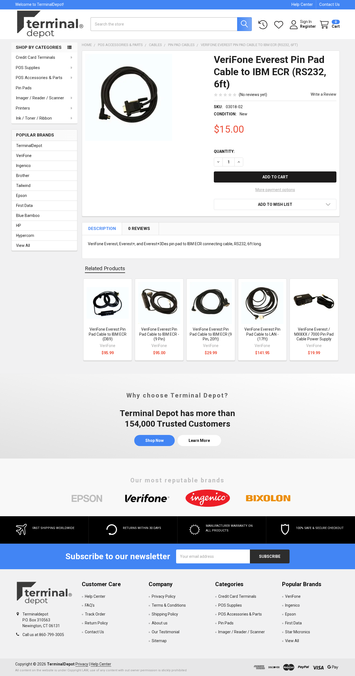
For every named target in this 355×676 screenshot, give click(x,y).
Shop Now (154, 440)
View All (23, 245)
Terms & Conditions (169, 605)
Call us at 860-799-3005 (43, 634)
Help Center (302, 4)
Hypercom (25, 235)
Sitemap (159, 641)
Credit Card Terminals (35, 57)
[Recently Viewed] (264, 25)
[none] (128, 97)
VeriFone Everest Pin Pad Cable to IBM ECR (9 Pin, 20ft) (211, 334)
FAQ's (90, 605)
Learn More (199, 440)
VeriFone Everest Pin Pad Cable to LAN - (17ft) (262, 334)
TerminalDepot (29, 145)
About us (160, 623)
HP (18, 225)
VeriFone (24, 155)
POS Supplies (28, 67)
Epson (21, 195)
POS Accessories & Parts (39, 77)
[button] (275, 204)
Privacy (81, 664)
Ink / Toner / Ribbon (34, 118)
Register (308, 26)
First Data (24, 205)
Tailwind (23, 185)
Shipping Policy (165, 614)
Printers (23, 108)
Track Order (95, 614)
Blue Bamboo (28, 215)
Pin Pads (24, 87)
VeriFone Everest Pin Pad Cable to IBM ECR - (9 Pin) (159, 334)
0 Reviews (139, 228)
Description (102, 228)
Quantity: (224, 151)
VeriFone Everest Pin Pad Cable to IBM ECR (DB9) (107, 334)
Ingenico (23, 165)
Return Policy (96, 623)
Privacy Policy (164, 596)
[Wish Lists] (279, 25)
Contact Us (329, 4)
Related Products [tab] (105, 268)
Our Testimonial (165, 632)
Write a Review (323, 94)
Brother (22, 175)
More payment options (275, 190)
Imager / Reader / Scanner (40, 97)
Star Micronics (297, 632)
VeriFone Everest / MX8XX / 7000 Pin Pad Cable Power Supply (314, 334)
